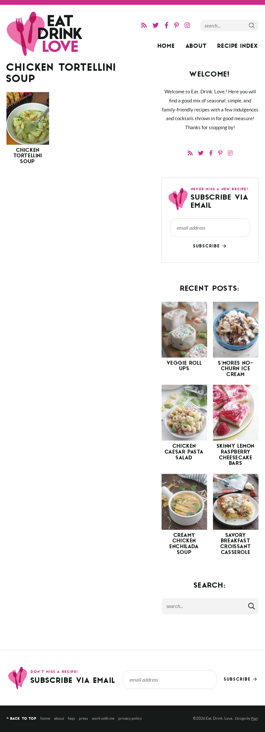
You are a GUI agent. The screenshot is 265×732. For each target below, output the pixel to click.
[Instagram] (187, 25)
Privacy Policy (130, 718)
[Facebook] (166, 25)
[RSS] (144, 25)
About (196, 47)
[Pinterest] (176, 25)
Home (166, 47)
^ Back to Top (21, 719)
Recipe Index (237, 47)
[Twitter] (155, 25)
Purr (254, 718)
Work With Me (103, 718)
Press (83, 718)
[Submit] (252, 25)
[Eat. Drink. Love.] (45, 34)
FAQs (71, 718)
